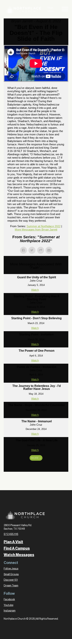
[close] (65, 10)
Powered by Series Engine (36, 468)
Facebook (9, 599)
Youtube (8, 605)
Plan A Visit (13, 542)
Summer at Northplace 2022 (44, 226)
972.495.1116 (11, 534)
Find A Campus (17, 548)
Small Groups (11, 574)
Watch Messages (19, 555)
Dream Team (11, 585)
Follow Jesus (11, 568)
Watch (35, 289)
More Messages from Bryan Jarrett (36, 229)
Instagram (10, 610)
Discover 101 (11, 580)
